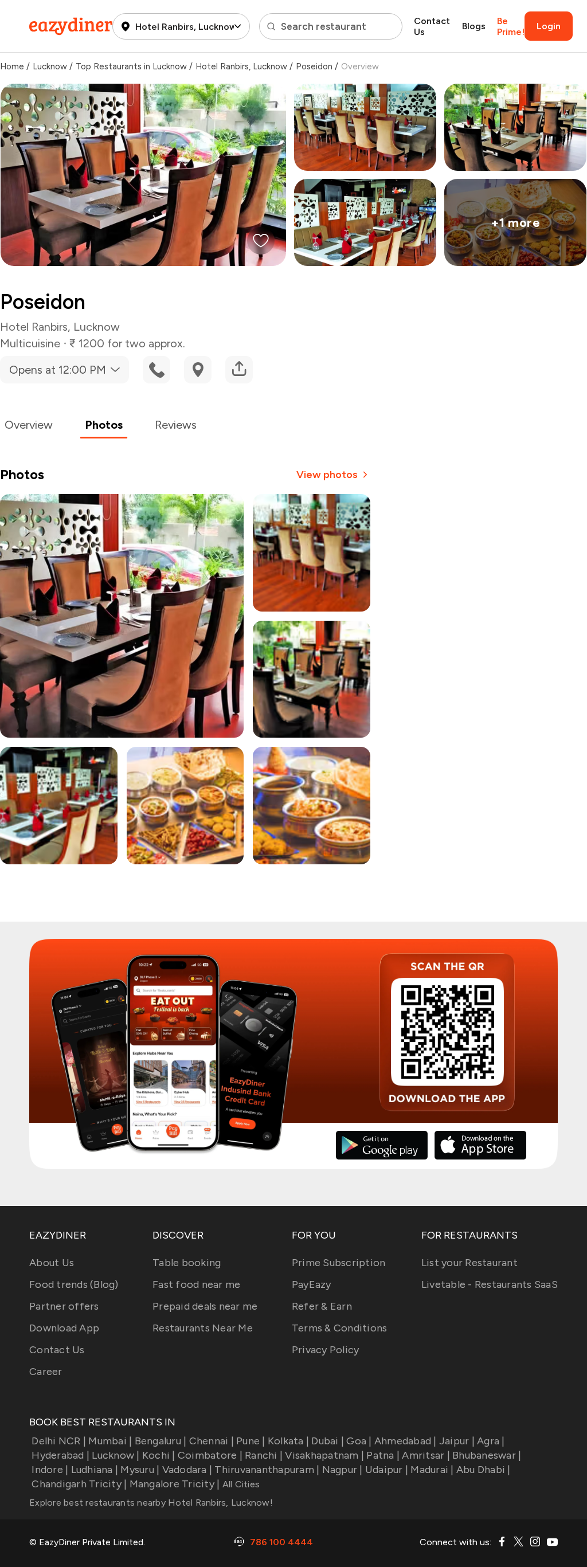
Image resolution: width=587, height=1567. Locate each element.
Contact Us (432, 26)
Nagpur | (342, 1469)
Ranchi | (264, 1455)
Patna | (383, 1455)
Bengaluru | (160, 1441)
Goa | (358, 1441)
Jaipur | (457, 1441)
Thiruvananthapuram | (266, 1469)
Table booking (186, 1262)
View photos (327, 474)
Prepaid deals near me (204, 1306)
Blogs (474, 26)
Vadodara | (187, 1469)
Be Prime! (511, 26)
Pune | (250, 1441)
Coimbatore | (210, 1455)
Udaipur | (386, 1469)
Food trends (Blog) (74, 1284)
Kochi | (158, 1455)
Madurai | (431, 1469)
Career (45, 1371)
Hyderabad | (60, 1455)
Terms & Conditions (340, 1328)
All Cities (240, 1484)
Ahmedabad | (405, 1441)
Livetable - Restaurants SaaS (489, 1284)
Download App (64, 1328)
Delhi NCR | (59, 1441)
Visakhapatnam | (324, 1455)
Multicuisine (30, 343)
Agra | (491, 1441)
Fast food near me (196, 1284)
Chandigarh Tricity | (79, 1484)
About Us (51, 1262)
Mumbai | (110, 1441)
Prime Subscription (339, 1262)
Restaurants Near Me (202, 1328)
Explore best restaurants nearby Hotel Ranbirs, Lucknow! (151, 1502)
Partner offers (64, 1306)
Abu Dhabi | (483, 1469)
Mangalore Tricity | (175, 1484)
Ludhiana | (94, 1469)
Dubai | (327, 1441)
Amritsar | (426, 1455)
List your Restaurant (469, 1262)
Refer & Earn (322, 1306)
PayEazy (311, 1284)
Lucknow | (115, 1455)
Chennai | (211, 1441)
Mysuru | (139, 1469)
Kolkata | (288, 1441)
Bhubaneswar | (486, 1455)
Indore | (50, 1469)
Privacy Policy (325, 1349)
